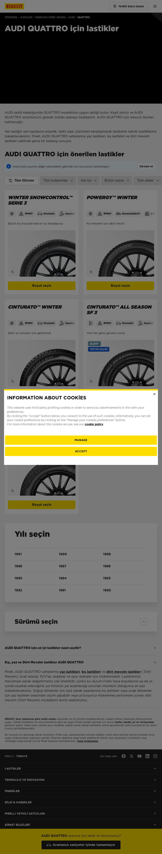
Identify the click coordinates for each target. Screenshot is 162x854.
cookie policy (94, 424)
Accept (81, 451)
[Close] (154, 394)
